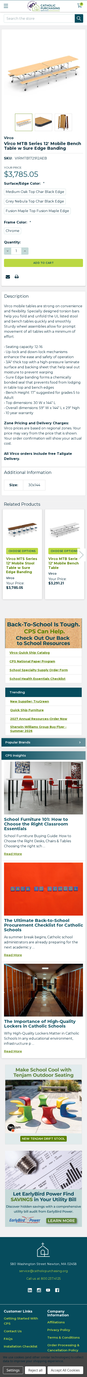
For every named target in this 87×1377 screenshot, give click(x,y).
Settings (13, 1370)
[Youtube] (48, 1290)
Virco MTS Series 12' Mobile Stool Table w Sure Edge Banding (21, 565)
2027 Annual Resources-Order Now (38, 719)
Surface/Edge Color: (23, 184)
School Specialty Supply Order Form (39, 670)
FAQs (8, 1339)
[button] (43, 1189)
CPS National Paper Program (32, 661)
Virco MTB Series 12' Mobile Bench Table (64, 563)
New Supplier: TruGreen (29, 701)
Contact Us (13, 1331)
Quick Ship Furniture (27, 710)
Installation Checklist (20, 1346)
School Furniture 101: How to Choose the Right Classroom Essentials (36, 824)
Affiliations (56, 1322)
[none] (43, 71)
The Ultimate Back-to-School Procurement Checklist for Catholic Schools (43, 925)
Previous (5, 554)
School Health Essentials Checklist (37, 679)
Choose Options (22, 551)
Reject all (35, 1370)
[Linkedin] (30, 1290)
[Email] (8, 277)
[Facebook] (57, 1290)
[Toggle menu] (6, 6)
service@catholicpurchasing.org (43, 1271)
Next (81, 554)
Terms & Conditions (63, 1337)
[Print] (16, 277)
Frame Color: (16, 222)
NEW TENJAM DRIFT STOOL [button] (43, 1139)
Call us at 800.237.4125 (43, 1279)
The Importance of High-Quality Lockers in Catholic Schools (40, 1024)
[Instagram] (39, 1290)
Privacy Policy (58, 1330)
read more (13, 854)
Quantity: (12, 242)
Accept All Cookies (65, 1370)
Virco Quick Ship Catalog (30, 653)
